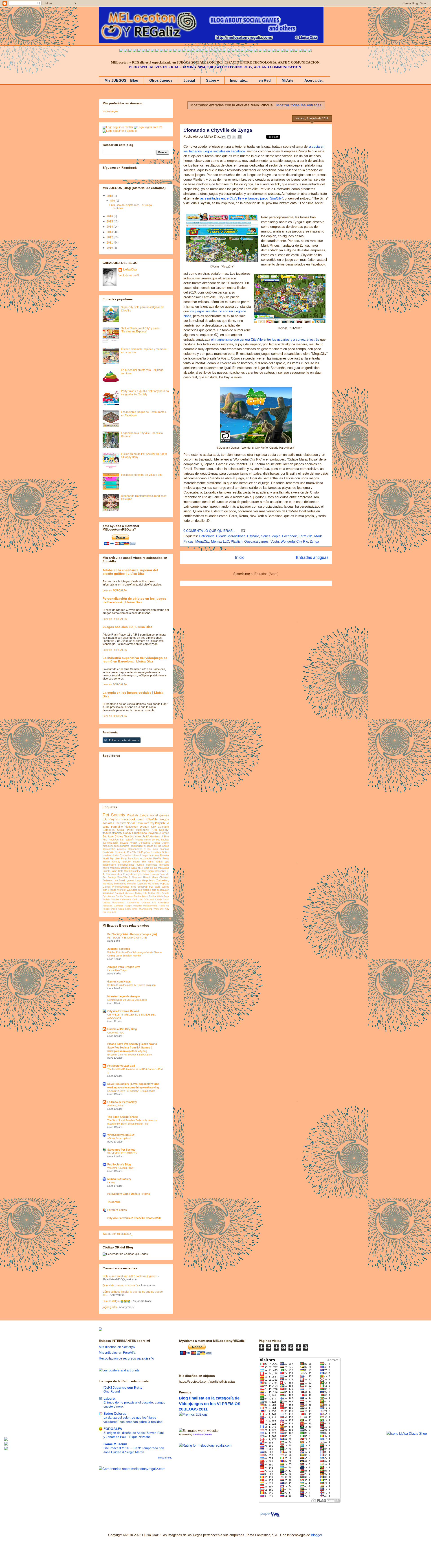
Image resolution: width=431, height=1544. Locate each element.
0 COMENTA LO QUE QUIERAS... (209, 531)
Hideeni (136, 855)
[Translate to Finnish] (269, 51)
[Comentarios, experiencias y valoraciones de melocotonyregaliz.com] (132, 1469)
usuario (124, 842)
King (105, 839)
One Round (111, 1391)
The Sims (148, 861)
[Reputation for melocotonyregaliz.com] (205, 1445)
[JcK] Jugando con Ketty (122, 1387)
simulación (108, 893)
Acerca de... (314, 80)
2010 (110, 247)
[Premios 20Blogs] (193, 1414)
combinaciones (126, 864)
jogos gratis (110, 1307)
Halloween (131, 826)
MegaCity (202, 541)
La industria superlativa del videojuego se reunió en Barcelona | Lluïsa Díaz (135, 659)
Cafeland (163, 826)
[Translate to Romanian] (260, 51)
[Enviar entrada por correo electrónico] (242, 531)
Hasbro (107, 855)
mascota (140, 836)
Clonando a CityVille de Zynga (217, 130)
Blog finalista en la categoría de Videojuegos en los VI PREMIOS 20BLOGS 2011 (209, 1403)
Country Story (139, 871)
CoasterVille (133, 902)
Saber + (212, 80)
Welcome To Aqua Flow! (120, 1168)
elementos (151, 864)
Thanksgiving (145, 909)
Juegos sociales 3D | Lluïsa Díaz (127, 627)
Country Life (149, 902)
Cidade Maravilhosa (230, 536)
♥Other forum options (119, 1138)
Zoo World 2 (144, 889)
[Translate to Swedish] (265, 51)
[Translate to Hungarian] (238, 51)
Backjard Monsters (124, 893)
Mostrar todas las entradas (298, 105)
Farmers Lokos (117, 1210)
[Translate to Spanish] (126, 51)
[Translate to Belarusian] (292, 51)
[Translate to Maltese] (287, 51)
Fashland (107, 905)
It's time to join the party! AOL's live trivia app (131, 985)
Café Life (137, 899)
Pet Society (114, 814)
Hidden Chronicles (122, 855)
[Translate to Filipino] (134, 51)
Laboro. (109, 1398)
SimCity (116, 861)
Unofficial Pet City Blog (122, 1029)
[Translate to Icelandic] (233, 51)
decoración (163, 889)
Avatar (133, 842)
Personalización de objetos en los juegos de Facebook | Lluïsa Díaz (134, 600)
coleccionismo (121, 845)
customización (110, 842)
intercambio (109, 849)
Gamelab (118, 905)
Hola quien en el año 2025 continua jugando (130, 1276)
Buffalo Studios (111, 899)
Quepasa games (256, 541)
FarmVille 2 (123, 877)
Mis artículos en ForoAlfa (117, 1352)
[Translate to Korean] (170, 51)
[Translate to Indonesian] (130, 51)
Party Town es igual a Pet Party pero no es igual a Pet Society (145, 393)
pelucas (121, 849)
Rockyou (114, 839)
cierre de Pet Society (156, 839)
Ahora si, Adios (115, 1105)
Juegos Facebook (118, 948)
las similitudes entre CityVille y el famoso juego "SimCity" (241, 198)
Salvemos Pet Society (121, 1149)
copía (276, 536)
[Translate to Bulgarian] (283, 51)
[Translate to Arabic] (152, 51)
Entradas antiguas (312, 557)
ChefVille (131, 852)
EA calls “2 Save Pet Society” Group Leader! (131, 1091)
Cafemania (125, 899)
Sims (133, 886)
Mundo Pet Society (119, 1179)
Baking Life (141, 893)
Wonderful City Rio (294, 541)
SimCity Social (130, 861)
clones (265, 536)
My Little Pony (118, 858)
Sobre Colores (114, 1413)
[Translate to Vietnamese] (175, 51)
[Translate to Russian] (197, 51)
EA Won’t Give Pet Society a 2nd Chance (129, 1054)
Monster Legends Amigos (123, 996)
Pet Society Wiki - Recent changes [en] (132, 934)
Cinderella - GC (115, 1032)
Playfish (236, 541)
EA (147, 836)
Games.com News (119, 981)
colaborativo (109, 864)
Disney (118, 836)
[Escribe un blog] (229, 137)
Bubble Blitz (154, 893)
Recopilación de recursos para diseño (126, 1358)
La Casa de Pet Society (122, 1102)
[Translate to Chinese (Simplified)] (166, 51)
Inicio (239, 557)
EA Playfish (111, 819)
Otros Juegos (160, 80)
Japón (165, 842)
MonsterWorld (150, 905)
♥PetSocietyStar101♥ (120, 1134)
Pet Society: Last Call (121, 1065)
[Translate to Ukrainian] (242, 51)
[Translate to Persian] (301, 51)
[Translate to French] (184, 51)
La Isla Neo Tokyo (117, 970)
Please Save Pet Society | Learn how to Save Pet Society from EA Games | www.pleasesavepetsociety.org (132, 1047)
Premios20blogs (121, 886)
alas (154, 889)
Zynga (314, 541)
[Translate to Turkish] (193, 51)
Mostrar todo (165, 1457)
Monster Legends (137, 883)
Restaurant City (145, 823)
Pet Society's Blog (119, 1164)
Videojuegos (110, 111)
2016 (110, 216)
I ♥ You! (111, 1182)
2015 (110, 221)
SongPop (142, 886)
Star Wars (155, 886)
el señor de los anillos (156, 845)
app (167, 861)
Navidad (129, 836)
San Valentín (127, 839)
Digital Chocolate (156, 871)
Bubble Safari (110, 871)
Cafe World (124, 871)
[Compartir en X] (234, 137)
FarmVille (305, 536)
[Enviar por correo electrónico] (224, 137)
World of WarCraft (127, 889)
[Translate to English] (121, 51)
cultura (140, 864)
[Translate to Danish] (251, 51)
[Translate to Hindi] (206, 51)
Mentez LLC (220, 541)
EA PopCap (143, 852)
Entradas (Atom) (266, 574)
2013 (110, 232)
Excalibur (156, 852)
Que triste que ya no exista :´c (121, 1285)
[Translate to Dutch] (256, 51)
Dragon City (148, 826)
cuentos (164, 833)
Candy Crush (162, 899)
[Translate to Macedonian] (296, 51)
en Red (265, 80)
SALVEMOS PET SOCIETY (122, 1153)
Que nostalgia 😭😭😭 (116, 1301)
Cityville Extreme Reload (123, 1011)
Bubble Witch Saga (159, 896)
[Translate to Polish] (229, 51)
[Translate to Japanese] (161, 51)
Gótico (165, 852)
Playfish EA (162, 823)
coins (106, 826)
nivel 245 (111, 912)
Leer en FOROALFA (115, 590)
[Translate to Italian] (139, 51)
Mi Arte (287, 80)
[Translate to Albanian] (224, 51)
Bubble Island (141, 896)
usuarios (125, 867)
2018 (110, 195)
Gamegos (108, 829)
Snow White (131, 909)
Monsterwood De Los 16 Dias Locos (127, 999)
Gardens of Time (159, 836)
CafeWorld (206, 536)
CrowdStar (163, 902)
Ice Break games (124, 880)
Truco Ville (114, 1202)
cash (141, 819)
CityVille (253, 536)
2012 (110, 237)
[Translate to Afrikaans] (211, 51)
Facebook (289, 536)
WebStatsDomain (202, 1434)
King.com (108, 845)
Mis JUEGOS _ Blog (121, 80)
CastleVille (108, 852)
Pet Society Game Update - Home (128, 1193)
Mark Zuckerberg (159, 880)
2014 (110, 226)
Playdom (153, 833)
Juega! (189, 80)
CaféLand (149, 899)
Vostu (274, 541)
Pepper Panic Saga (113, 909)
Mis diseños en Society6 (117, 1347)
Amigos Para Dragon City (123, 967)
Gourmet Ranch (141, 877)
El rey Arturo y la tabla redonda (141, 874)
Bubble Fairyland (124, 896)
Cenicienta (120, 852)
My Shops (153, 883)
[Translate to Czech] (247, 51)
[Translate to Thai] (148, 51)
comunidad (137, 845)
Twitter (159, 861)
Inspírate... (239, 80)
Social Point (125, 829)
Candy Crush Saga (135, 833)
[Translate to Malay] (157, 51)
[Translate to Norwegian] (274, 51)
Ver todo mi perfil (129, 275)
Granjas (156, 842)
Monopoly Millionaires (114, 883)
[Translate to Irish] (278, 51)
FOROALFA (112, 1429)
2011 (110, 242)
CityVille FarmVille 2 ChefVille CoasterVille (134, 1218)
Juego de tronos (150, 855)
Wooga (139, 839)
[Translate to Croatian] (220, 51)
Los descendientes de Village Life (141, 474)
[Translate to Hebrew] (202, 51)
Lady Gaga (141, 880)
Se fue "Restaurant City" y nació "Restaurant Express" (140, 330)
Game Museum (115, 1444)
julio (113, 200)
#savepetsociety (112, 833)
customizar (142, 829)
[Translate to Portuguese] (143, 51)
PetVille (157, 858)
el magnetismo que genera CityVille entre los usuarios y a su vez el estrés (265, 339)
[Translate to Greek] (188, 51)
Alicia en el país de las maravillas (150, 867)
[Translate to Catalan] (305, 51)
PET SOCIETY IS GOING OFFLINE (127, 937)
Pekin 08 (164, 905)
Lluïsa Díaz (130, 269)
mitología (115, 867)
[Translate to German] (179, 51)
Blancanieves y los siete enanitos (148, 849)
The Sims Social (125, 823)
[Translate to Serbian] (215, 51)
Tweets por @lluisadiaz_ (117, 1233)
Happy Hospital (133, 905)
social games (159, 815)
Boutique (108, 836)
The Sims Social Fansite (122, 1117)
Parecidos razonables (140, 858)
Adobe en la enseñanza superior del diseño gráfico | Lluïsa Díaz (130, 571)
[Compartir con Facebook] (239, 137)
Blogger (316, 1535)
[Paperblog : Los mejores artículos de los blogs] (270, 1517)
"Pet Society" (160, 829)
